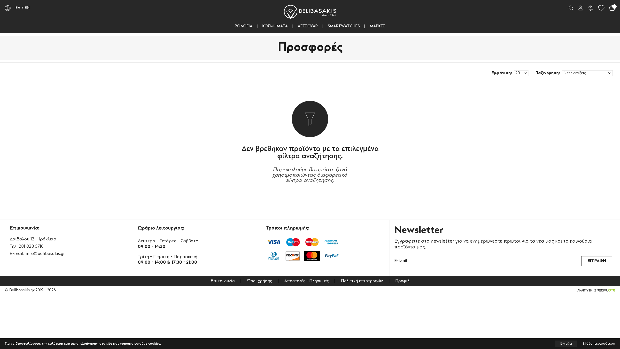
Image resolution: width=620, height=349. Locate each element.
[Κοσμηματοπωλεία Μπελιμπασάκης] (310, 12)
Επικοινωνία (223, 281)
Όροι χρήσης (259, 281)
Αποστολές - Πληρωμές (306, 281)
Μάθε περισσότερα (599, 343)
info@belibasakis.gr (45, 254)
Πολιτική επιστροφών (362, 281)
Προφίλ (402, 281)
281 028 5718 (31, 246)
